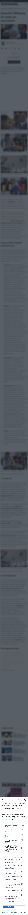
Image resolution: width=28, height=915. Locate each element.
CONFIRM (8, 906)
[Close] (25, 800)
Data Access (14, 912)
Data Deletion (5, 912)
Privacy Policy (22, 912)
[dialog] (14, 856)
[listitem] (14, 826)
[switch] (22, 829)
